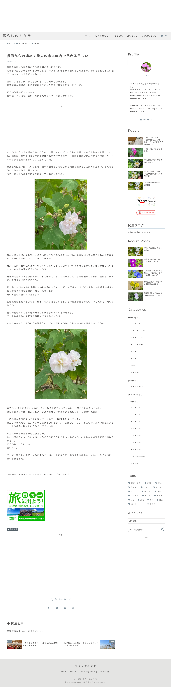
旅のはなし (133, 381)
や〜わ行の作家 (138, 456)
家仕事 (134, 358)
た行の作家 (136, 428)
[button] (162, 529)
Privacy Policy (89, 671)
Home (63, 671)
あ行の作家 (136, 407)
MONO (133, 365)
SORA (146, 76)
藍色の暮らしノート (138, 232)
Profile (74, 671)
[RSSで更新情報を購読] (73, 607)
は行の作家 (136, 442)
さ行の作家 (136, 421)
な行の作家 (136, 435)
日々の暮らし (134, 318)
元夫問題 (13, 529)
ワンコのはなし (135, 395)
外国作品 (135, 464)
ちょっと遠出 (137, 386)
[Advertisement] (75, 16)
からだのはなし (138, 330)
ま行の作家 (136, 449)
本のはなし (133, 402)
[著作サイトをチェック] (48, 607)
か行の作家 (136, 414)
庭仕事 (134, 351)
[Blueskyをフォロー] (162, 36)
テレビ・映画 (137, 344)
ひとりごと (136, 323)
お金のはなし (137, 337)
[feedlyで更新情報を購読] (64, 607)
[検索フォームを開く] (166, 35)
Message (105, 671)
